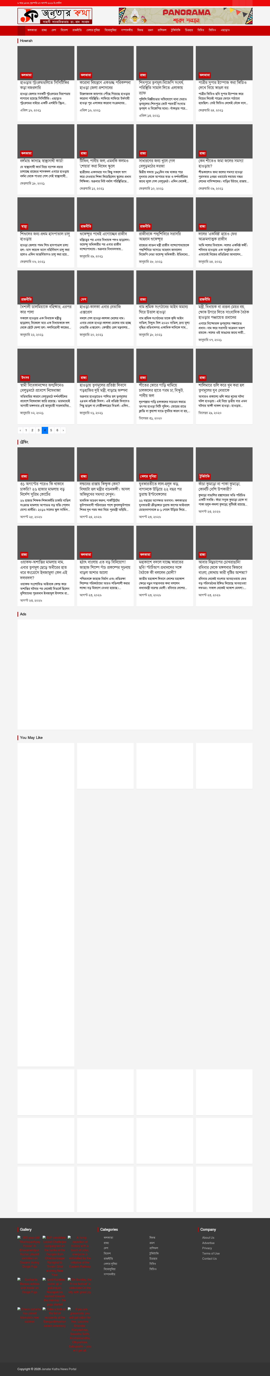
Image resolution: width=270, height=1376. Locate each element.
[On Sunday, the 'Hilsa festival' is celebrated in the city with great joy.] (80, 1286)
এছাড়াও (225, 30)
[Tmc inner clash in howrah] (224, 287)
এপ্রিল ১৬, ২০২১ (30, 110)
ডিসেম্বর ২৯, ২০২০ (210, 413)
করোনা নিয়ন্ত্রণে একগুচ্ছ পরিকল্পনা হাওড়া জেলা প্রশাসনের (105, 85)
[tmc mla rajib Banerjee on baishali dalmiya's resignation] (224, 214)
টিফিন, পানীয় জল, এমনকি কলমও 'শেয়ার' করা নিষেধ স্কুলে (104, 163)
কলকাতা (32, 30)
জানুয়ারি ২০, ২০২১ (91, 335)
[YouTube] (249, 3)
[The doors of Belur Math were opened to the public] (164, 141)
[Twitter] (242, 3)
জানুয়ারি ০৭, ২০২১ (210, 340)
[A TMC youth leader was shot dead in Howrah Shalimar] (224, 366)
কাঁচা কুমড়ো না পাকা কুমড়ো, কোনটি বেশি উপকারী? (219, 486)
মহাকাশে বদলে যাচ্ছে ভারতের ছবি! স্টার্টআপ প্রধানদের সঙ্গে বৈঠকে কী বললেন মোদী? (161, 567)
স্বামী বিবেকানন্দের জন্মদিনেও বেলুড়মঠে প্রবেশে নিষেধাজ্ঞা (42, 388)
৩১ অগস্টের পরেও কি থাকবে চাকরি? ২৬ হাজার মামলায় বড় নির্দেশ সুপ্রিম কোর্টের (42, 489)
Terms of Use (211, 1254)
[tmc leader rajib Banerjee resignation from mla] (105, 214)
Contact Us (209, 1259)
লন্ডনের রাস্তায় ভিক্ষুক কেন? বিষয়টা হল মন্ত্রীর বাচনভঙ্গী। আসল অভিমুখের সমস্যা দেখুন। (105, 489)
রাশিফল (162, 30)
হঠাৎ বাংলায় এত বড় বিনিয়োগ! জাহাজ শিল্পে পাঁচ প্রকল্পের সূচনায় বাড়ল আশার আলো (105, 567)
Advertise (208, 1243)
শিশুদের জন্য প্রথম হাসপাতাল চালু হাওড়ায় (45, 236)
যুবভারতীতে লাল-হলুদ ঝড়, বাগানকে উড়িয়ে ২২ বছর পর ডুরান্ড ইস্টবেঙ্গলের (160, 489)
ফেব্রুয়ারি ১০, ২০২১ (151, 188)
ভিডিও (212, 30)
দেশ (54, 30)
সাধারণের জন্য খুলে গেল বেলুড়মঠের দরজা (157, 163)
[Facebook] (235, 3)
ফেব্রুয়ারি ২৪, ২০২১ (211, 110)
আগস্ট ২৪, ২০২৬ (91, 517)
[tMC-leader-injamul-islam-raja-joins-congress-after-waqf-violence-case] (45, 543)
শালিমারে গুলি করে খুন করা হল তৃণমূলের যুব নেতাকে (221, 388)
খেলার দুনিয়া (93, 30)
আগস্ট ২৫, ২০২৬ (31, 517)
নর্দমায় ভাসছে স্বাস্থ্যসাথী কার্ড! (41, 161)
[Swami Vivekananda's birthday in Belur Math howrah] (45, 366)
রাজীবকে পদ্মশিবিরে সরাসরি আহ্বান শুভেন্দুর (160, 236)
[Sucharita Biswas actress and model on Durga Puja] (29, 1286)
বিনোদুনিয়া (110, 30)
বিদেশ (64, 30)
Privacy (207, 1248)
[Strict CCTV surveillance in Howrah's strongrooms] (45, 63)
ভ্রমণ (150, 30)
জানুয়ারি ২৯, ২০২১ (91, 256)
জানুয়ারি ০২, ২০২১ (32, 413)
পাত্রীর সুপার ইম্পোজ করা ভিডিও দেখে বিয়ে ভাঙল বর (223, 85)
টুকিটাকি (175, 30)
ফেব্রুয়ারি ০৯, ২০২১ (211, 188)
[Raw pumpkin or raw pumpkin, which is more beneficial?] (224, 464)
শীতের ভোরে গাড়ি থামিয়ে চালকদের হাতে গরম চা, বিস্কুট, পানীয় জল (161, 391)
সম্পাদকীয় (127, 30)
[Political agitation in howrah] (164, 287)
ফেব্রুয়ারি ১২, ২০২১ (92, 188)
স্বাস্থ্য (24, 226)
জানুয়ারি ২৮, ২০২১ (150, 262)
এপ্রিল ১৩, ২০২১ (149, 116)
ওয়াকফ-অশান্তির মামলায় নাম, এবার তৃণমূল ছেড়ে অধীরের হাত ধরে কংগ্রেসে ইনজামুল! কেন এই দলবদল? (43, 570)
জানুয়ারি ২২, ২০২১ (31, 335)
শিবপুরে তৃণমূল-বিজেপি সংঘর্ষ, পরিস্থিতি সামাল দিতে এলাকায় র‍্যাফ (161, 88)
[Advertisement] (127, 674)
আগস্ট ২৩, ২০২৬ (150, 517)
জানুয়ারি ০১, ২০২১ (91, 413)
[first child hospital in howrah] (45, 214)
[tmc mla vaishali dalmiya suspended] (45, 287)
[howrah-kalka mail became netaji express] (105, 287)
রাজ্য (44, 30)
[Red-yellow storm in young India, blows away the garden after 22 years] (164, 464)
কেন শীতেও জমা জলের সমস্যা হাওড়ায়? (221, 163)
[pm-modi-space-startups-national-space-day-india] (164, 543)
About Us (208, 1238)
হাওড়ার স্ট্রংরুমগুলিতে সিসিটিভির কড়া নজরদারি (44, 85)
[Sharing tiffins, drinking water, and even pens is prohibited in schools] (105, 141)
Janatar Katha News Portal (59, 1369)
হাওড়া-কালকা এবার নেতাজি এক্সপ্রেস (100, 309)
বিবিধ (201, 30)
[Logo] (54, 12)
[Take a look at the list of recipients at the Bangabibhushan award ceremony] (55, 1317)
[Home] (21, 31)
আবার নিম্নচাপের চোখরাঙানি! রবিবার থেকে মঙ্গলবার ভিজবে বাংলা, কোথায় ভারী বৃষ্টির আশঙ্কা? (223, 567)
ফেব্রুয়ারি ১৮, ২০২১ (32, 183)
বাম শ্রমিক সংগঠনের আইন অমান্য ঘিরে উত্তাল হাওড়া (163, 309)
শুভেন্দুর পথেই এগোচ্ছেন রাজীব (103, 234)
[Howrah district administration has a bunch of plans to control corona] (105, 63)
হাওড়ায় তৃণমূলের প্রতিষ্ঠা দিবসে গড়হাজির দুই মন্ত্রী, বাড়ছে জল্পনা (103, 388)
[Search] (239, 30)
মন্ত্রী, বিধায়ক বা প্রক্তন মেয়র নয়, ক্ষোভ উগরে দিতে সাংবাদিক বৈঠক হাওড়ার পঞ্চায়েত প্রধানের (224, 312)
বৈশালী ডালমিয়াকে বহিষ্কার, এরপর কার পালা (45, 309)
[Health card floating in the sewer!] (45, 141)
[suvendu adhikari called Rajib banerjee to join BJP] (164, 214)
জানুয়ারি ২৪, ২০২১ (210, 262)
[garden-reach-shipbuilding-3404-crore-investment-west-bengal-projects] (105, 543)
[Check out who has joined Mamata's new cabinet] (29, 1315)
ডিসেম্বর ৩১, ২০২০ (150, 418)
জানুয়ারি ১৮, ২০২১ (150, 335)
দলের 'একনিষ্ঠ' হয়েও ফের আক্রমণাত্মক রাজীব (218, 236)
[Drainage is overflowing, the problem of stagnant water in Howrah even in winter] (224, 141)
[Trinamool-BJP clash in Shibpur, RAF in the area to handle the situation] (164, 63)
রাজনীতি (77, 30)
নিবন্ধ (140, 30)
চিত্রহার (189, 30)
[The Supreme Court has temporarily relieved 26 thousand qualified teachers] (45, 464)
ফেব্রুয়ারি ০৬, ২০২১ (32, 262)
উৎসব (25, 378)
